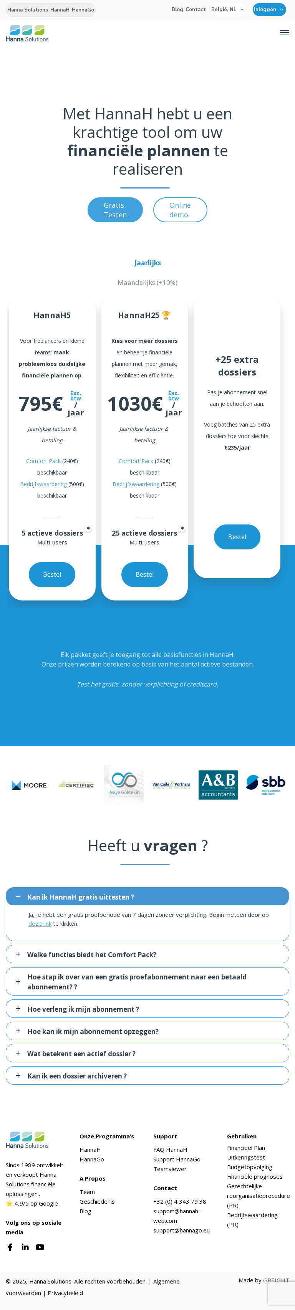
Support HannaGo (177, 1159)
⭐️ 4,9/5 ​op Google (32, 1203)
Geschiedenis (97, 1201)
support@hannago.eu (181, 1230)
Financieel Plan (246, 1147)
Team (87, 1192)
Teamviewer (170, 1169)
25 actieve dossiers (144, 533)
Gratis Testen (115, 209)
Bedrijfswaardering (43, 484)
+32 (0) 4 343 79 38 (179, 1201)
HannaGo (83, 10)
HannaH (60, 10)
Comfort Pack (43, 461)
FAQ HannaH (170, 1149)
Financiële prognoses (255, 1176)
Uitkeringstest (246, 1157)
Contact (196, 9)
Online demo (180, 209)
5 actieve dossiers (52, 533)
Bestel (52, 574)
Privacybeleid (65, 1293)
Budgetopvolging (249, 1167)
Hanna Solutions (27, 10)
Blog (177, 9)
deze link (39, 923)
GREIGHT (276, 1280)
